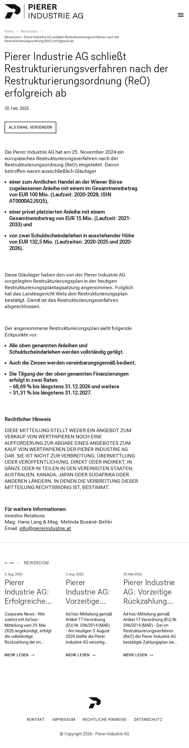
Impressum (63, 719)
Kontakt (36, 719)
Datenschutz (148, 719)
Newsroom (29, 31)
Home (9, 31)
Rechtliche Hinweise (104, 719)
